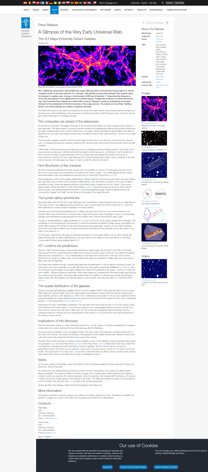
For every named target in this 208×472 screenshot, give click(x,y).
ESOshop (64, 10)
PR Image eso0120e (149, 243)
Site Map (153, 3)
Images (36, 10)
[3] (78, 240)
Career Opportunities (176, 10)
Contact (144, 3)
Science (169, 3)
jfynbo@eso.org (49, 433)
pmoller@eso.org (50, 418)
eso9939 (88, 187)
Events (117, 10)
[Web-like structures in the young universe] (87, 66)
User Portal (179, 3)
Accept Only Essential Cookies (133, 467)
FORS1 (158, 82)
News (54, 10)
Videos (46, 10)
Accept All (107, 467)
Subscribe (135, 3)
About (26, 10)
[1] (106, 96)
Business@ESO (156, 10)
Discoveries (105, 10)
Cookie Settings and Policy (166, 467)
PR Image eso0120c (149, 180)
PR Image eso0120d (149, 201)
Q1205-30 (160, 39)
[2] (58, 231)
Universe (159, 42)
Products (141, 10)
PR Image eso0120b (149, 147)
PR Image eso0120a (149, 123)
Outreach (129, 10)
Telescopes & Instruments (84, 10)
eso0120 (112, 175)
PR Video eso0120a (148, 280)
